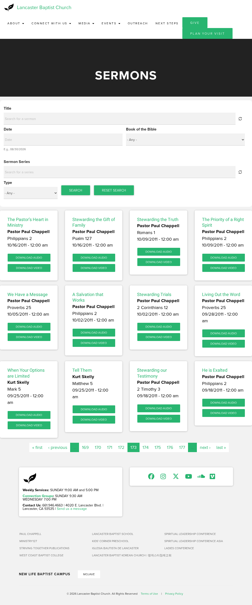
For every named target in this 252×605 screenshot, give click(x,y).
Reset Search (114, 190)
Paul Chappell (30, 534)
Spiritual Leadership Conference (190, 534)
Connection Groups (38, 495)
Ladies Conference (179, 548)
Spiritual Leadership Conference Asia (193, 541)
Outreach (138, 23)
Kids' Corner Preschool (110, 541)
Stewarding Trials (154, 294)
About (14, 23)
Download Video (29, 268)
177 (182, 447)
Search (75, 190)
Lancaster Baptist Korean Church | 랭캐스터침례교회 (126, 555)
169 (85, 447)
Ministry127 (28, 541)
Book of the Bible (141, 129)
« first (37, 447)
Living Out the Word (221, 294)
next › (205, 447)
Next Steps (167, 23)
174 (145, 447)
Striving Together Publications (44, 548)
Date (8, 129)
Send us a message (72, 508)
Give (195, 22)
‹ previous (57, 447)
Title (7, 108)
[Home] (8, 7)
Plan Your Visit (207, 33)
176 (170, 447)
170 (98, 447)
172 (121, 447)
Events (110, 23)
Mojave (89, 574)
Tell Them (82, 370)
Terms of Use (149, 593)
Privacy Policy (174, 593)
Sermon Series (17, 161)
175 (158, 447)
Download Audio (29, 257)
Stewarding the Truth (157, 219)
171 (109, 447)
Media (85, 23)
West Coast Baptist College (41, 555)
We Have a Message (27, 294)
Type (8, 182)
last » (221, 447)
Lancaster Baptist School (112, 534)
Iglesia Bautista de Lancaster (115, 548)
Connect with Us (50, 23)
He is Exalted (214, 370)
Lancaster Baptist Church (44, 7)
